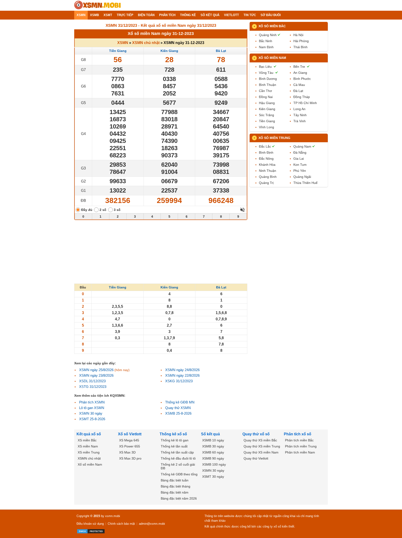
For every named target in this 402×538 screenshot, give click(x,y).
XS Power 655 (129, 446)
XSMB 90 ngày (213, 458)
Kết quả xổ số (89, 434)
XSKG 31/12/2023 (179, 381)
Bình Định (266, 152)
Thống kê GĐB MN (179, 402)
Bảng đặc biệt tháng (175, 486)
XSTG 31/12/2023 (92, 387)
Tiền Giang (118, 51)
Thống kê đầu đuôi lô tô (178, 458)
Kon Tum (300, 164)
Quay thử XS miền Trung (262, 446)
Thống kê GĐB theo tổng (179, 474)
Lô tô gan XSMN (91, 408)
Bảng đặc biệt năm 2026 (179, 498)
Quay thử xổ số (256, 434)
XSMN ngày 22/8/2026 (182, 375)
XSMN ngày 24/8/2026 (182, 370)
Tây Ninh (300, 115)
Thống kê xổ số (173, 434)
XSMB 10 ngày (213, 440)
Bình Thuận (267, 85)
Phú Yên (299, 171)
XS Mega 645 (129, 440)
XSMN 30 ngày (90, 413)
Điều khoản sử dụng (90, 523)
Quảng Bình (268, 177)
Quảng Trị (266, 183)
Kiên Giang (169, 51)
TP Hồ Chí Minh (305, 103)
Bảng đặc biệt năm (174, 492)
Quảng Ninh (268, 35)
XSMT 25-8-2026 (92, 419)
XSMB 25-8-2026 (178, 413)
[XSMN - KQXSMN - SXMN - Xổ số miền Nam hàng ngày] (97, 5)
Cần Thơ (265, 91)
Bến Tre (299, 66)
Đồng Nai (266, 97)
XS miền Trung (89, 452)
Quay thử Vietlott (256, 458)
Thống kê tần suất (174, 446)
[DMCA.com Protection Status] (91, 531)
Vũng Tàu (266, 72)
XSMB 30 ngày (213, 446)
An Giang (300, 72)
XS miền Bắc (87, 440)
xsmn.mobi (112, 516)
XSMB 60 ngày (213, 452)
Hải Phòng (301, 41)
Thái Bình (300, 47)
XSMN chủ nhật (146, 43)
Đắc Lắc (265, 146)
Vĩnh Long (266, 127)
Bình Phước (302, 79)
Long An (299, 109)
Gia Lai (298, 158)
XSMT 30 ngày (213, 476)
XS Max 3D (127, 452)
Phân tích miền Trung (301, 446)
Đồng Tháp (301, 97)
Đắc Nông (266, 158)
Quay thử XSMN (178, 408)
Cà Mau (299, 85)
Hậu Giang (267, 103)
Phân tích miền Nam (300, 452)
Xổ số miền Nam (272, 58)
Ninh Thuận (267, 171)
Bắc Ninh (265, 41)
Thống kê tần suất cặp (177, 452)
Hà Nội (298, 35)
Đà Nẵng (299, 152)
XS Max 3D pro (130, 458)
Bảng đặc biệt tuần (174, 480)
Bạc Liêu (265, 66)
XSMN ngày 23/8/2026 (96, 375)
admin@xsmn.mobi (152, 523)
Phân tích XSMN (92, 402)
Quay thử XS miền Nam (261, 452)
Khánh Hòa (267, 164)
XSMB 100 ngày (214, 464)
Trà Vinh (299, 121)
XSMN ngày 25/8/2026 (96, 370)
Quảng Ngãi (302, 177)
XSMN (122, 43)
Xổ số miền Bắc (272, 26)
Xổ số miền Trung (274, 138)
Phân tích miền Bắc (299, 440)
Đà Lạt (221, 51)
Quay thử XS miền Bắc (260, 440)
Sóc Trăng (266, 115)
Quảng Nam (302, 146)
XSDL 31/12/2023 (92, 381)
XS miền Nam (88, 446)
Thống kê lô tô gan (174, 440)
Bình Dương (268, 79)
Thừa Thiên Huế (305, 183)
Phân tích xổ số (297, 434)
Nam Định (266, 47)
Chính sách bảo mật (121, 523)
